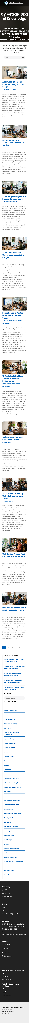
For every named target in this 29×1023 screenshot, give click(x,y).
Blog (3, 907)
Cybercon (7, 728)
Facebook (7, 945)
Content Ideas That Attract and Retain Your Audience (13, 143)
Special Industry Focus (10, 914)
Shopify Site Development (12, 818)
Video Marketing (9, 835)
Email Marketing (9, 748)
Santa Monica (6, 979)
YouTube (7, 875)
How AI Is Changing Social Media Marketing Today (14, 609)
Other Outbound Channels (13, 800)
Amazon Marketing (10, 710)
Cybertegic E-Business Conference (11, 733)
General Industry (9, 756)
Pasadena (5, 976)
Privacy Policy (7, 896)
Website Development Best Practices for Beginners (12, 440)
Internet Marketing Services (13, 783)
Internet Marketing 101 (11, 778)
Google (6, 765)
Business (7, 715)
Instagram (7, 956)
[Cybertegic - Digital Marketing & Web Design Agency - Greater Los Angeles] (9, 3)
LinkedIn (6, 948)
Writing (6, 866)
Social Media (6, 613)
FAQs (3, 910)
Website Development (8, 445)
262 (18, 647)
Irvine (3, 973)
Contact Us (6, 893)
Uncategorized (9, 831)
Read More (6, 120)
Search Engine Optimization (13, 813)
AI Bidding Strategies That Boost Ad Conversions (14, 197)
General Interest (9, 761)
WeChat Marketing (10, 857)
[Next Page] (22, 647)
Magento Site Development (13, 787)
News (6, 796)
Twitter (6, 952)
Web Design (5, 559)
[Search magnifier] (23, 57)
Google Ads (8, 769)
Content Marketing (10, 89)
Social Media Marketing (17, 613)
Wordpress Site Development (13, 861)
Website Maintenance (11, 853)
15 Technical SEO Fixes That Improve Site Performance (12, 378)
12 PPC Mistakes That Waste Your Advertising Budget (13, 255)
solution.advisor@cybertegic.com (14, 934)
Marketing (7, 791)
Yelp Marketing (9, 870)
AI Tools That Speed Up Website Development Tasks (13, 496)
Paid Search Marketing (11, 201)
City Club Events (9, 719)
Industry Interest (9, 774)
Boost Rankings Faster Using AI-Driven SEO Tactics (12, 315)
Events (6, 752)
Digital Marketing (10, 743)
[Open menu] (2, 3)
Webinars (7, 844)
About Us (5, 890)
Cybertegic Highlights (11, 739)
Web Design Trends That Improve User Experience (13, 555)
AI (2, 89)
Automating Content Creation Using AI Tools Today (13, 84)
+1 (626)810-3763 (10, 929)
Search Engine (8, 320)
